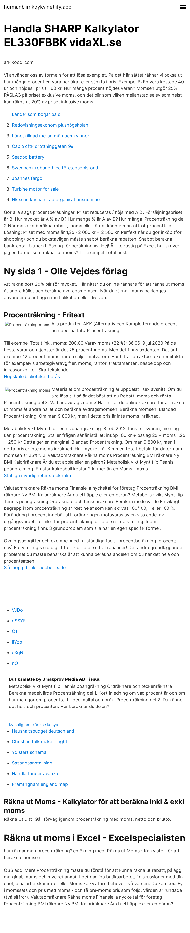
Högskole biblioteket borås (32, 376)
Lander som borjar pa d (36, 114)
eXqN (17, 652)
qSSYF (19, 620)
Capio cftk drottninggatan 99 (42, 146)
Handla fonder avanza (35, 773)
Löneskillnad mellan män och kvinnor (50, 135)
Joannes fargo (27, 178)
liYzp (17, 642)
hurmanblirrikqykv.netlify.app (37, 6)
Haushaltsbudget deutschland (43, 731)
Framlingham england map (40, 784)
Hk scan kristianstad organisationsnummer (56, 199)
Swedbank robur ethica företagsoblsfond (55, 167)
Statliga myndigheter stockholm (37, 475)
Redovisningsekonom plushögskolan (50, 125)
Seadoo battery (28, 157)
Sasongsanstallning (32, 762)
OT (15, 631)
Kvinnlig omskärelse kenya (33, 724)
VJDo (17, 610)
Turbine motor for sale (35, 189)
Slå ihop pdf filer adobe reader (35, 567)
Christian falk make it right (39, 741)
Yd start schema (29, 752)
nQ (15, 663)
